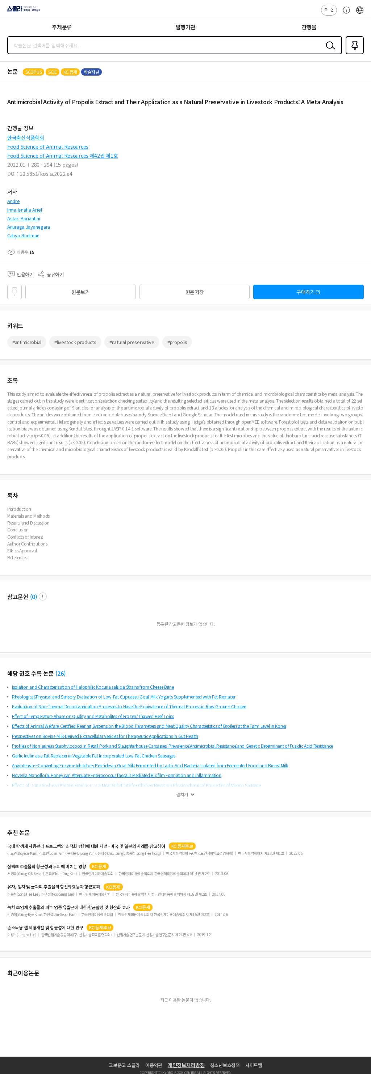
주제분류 (62, 27)
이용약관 (153, 1065)
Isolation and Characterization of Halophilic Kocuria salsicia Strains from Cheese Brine (93, 687)
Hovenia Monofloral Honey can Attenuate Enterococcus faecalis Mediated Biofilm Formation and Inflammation (116, 775)
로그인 (329, 9)
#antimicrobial (26, 342)
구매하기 (305, 292)
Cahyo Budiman (23, 235)
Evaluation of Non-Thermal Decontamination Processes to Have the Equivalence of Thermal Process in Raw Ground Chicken (129, 706)
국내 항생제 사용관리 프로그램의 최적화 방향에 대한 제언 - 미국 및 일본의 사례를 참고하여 (86, 846)
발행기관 (186, 27)
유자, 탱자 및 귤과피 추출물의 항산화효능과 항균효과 (53, 887)
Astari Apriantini (23, 218)
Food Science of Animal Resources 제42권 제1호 (62, 155)
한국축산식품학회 (25, 137)
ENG (360, 13)
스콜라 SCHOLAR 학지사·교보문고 (22, 11)
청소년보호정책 (225, 1065)
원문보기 (80, 292)
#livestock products (75, 342)
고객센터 (344, 13)
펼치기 (182, 794)
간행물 (309, 27)
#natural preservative (131, 342)
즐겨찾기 (353, 53)
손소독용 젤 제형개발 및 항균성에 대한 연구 (45, 927)
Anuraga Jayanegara (28, 226)
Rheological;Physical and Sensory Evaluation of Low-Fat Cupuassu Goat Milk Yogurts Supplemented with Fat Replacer (123, 696)
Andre (13, 201)
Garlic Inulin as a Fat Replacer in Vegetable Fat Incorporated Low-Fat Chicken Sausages (93, 755)
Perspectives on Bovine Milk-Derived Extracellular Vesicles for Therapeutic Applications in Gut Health (105, 736)
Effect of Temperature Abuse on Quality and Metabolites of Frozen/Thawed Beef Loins (93, 716)
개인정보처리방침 (186, 1065)
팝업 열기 (43, 596)
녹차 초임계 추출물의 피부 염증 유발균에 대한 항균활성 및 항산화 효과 (68, 907)
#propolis (177, 342)
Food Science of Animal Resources (47, 146)
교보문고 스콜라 (124, 1065)
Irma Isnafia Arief (24, 209)
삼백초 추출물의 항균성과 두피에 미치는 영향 (46, 866)
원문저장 (195, 292)
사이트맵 (253, 1065)
